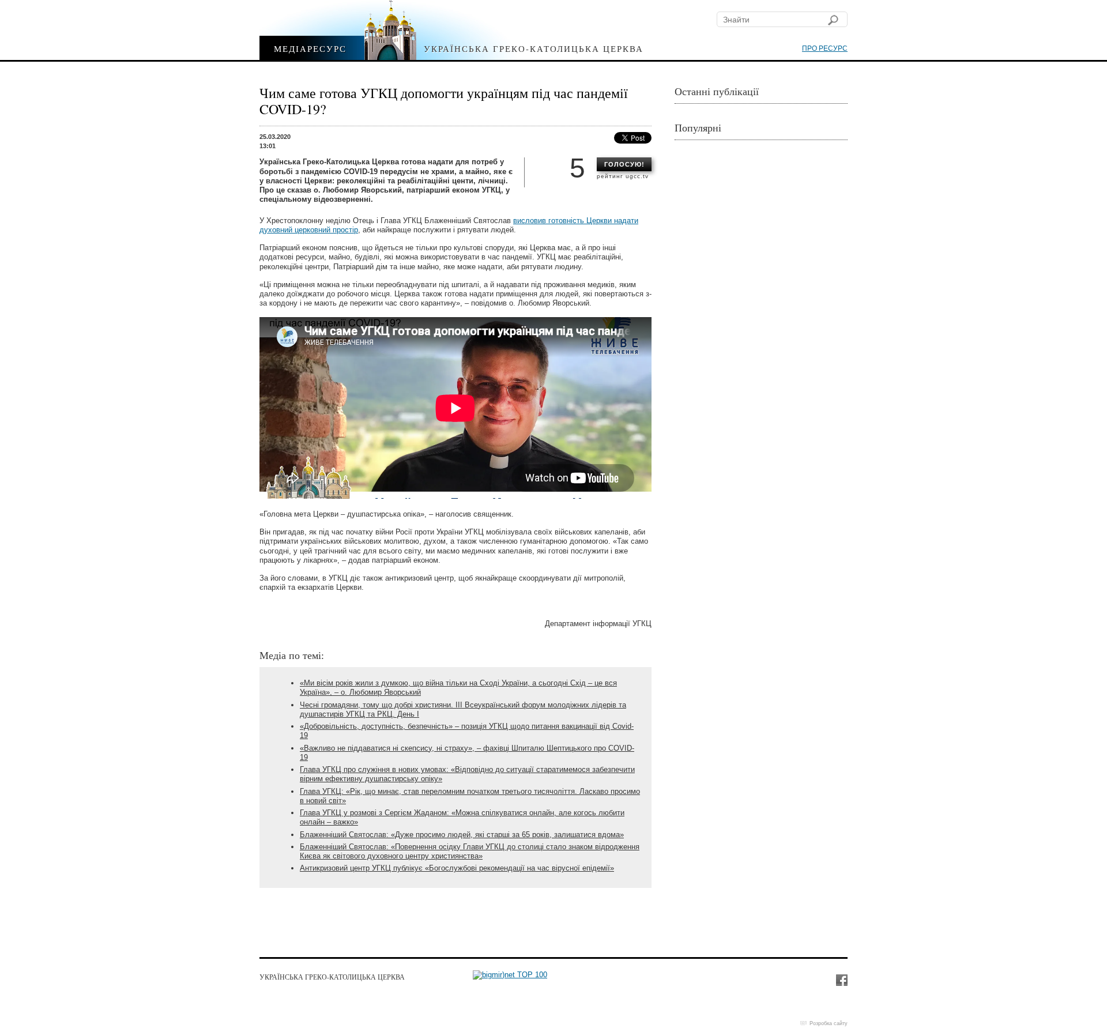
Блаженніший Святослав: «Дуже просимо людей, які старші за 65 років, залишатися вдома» (462, 834)
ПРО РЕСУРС (825, 48)
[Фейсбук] (841, 979)
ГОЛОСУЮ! (624, 164)
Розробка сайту (828, 1023)
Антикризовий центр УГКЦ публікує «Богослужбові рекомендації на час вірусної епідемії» (457, 868)
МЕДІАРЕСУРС (310, 48)
